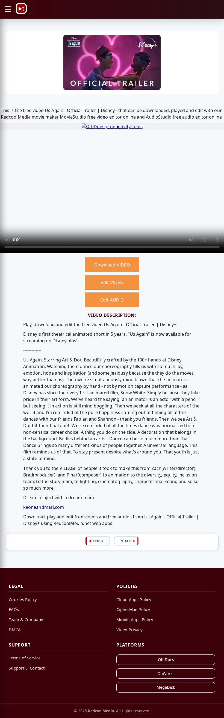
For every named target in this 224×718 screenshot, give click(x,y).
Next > (126, 540)
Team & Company (26, 619)
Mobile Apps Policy (134, 619)
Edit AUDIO (112, 300)
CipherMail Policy (133, 609)
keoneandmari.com (43, 507)
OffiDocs (166, 659)
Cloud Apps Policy (133, 599)
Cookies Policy (23, 599)
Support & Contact (27, 668)
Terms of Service (25, 657)
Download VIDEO (112, 265)
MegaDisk (166, 687)
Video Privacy (129, 629)
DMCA (14, 629)
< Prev (98, 540)
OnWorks (166, 673)
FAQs (14, 609)
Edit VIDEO (112, 282)
